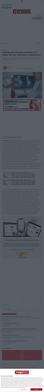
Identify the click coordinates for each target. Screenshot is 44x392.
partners (6, 377)
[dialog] (22, 380)
